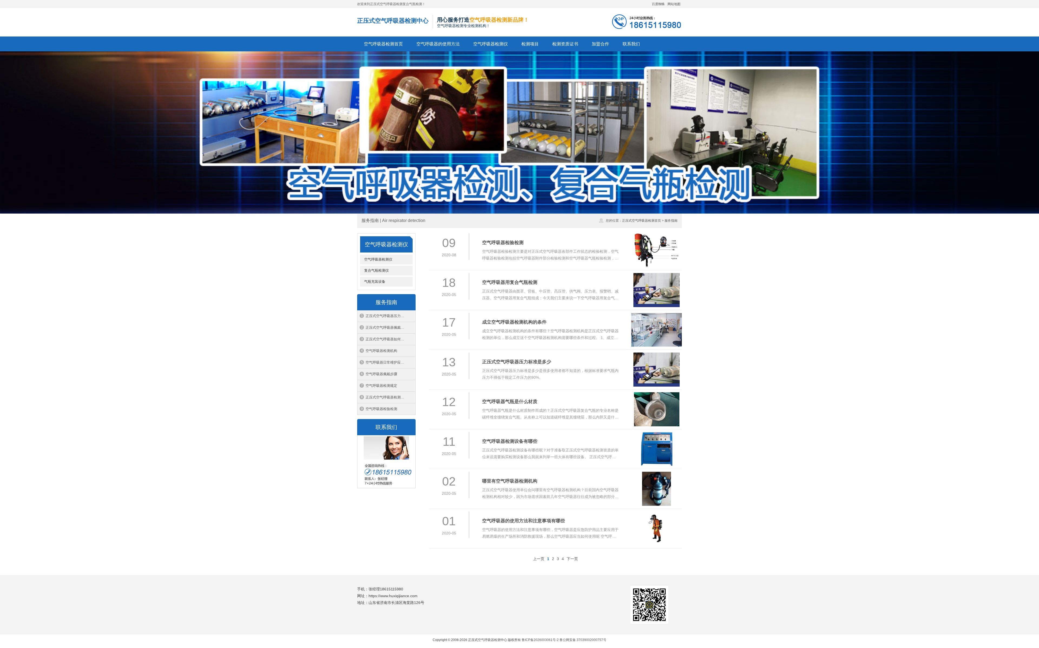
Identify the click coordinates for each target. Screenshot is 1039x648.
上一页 (538, 559)
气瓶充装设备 (374, 282)
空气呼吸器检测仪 (490, 44)
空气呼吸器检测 (489, 640)
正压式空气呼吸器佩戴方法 (387, 327)
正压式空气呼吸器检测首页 (641, 220)
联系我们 (631, 44)
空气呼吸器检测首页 (383, 44)
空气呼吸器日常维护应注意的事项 (390, 362)
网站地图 (674, 4)
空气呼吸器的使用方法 (438, 44)
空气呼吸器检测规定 (381, 386)
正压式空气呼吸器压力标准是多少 (390, 316)
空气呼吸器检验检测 (381, 409)
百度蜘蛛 (658, 4)
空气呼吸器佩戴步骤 (381, 374)
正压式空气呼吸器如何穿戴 (387, 339)
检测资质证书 (565, 44)
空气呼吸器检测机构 (381, 351)
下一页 (572, 559)
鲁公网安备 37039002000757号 (583, 640)
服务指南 (671, 220)
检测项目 (530, 44)
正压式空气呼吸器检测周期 (387, 397)
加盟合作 (600, 44)
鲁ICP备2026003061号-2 (540, 640)
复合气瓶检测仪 (376, 270)
